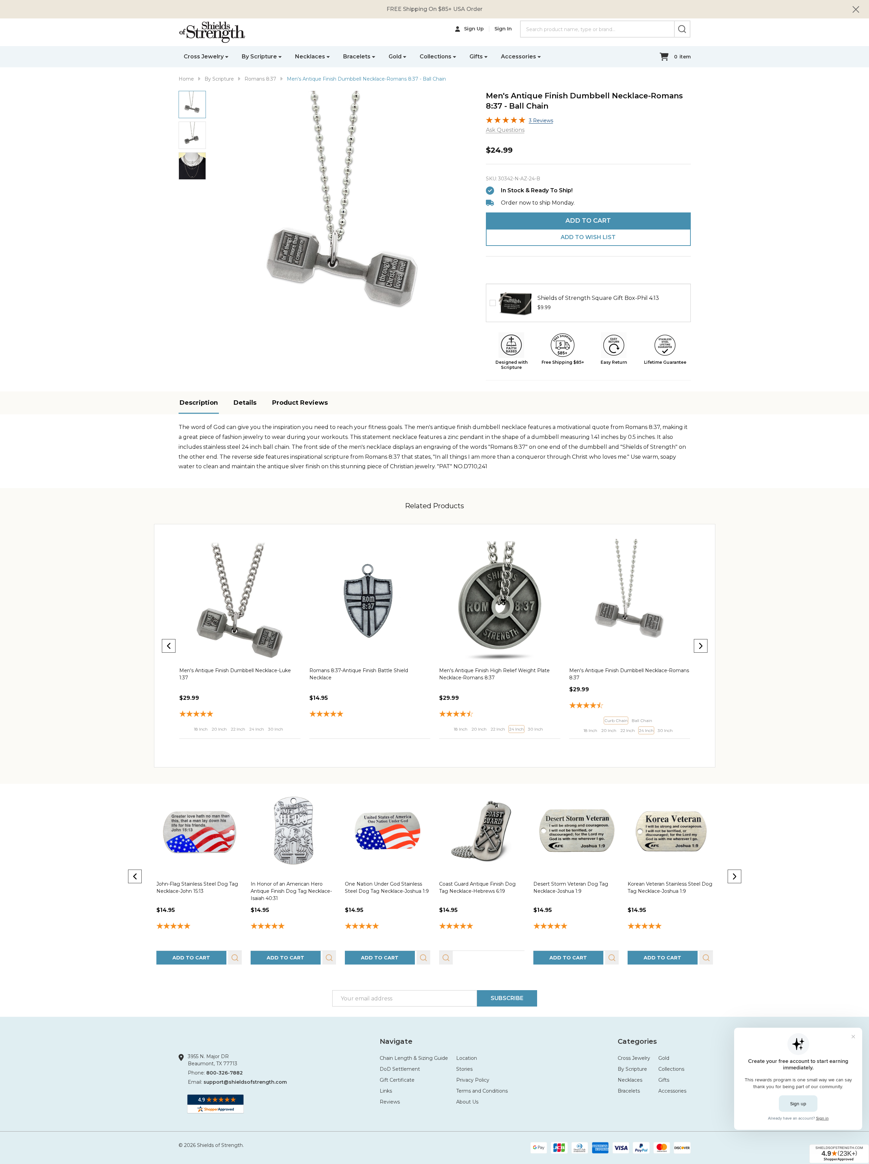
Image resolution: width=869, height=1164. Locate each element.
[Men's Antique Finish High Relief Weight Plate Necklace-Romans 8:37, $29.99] (369, 599)
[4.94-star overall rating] (387, 927)
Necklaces (310, 56)
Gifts (476, 56)
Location (466, 1058)
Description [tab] (199, 402)
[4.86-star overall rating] (575, 927)
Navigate (396, 1041)
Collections (435, 56)
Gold (395, 56)
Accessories (518, 56)
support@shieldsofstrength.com (245, 1082)
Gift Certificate (397, 1080)
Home (186, 79)
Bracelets (356, 56)
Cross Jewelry (204, 56)
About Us (467, 1102)
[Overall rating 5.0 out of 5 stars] (505, 121)
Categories (637, 1041)
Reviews (390, 1102)
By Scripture (259, 56)
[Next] (700, 646)
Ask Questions (505, 130)
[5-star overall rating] (199, 927)
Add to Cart (588, 220)
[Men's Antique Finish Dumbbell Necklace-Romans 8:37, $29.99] (499, 599)
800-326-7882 (224, 1073)
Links (386, 1091)
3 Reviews (541, 120)
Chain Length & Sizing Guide (414, 1058)
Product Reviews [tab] (300, 402)
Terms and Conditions (482, 1091)
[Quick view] (233, 745)
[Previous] (169, 646)
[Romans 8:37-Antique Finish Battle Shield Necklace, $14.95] (239, 599)
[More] (226, 56)
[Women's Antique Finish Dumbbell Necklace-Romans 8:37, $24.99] (629, 599)
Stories (464, 1069)
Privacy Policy (472, 1080)
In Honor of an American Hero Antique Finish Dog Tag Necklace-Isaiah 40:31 (291, 891)
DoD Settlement (400, 1069)
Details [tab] (245, 402)
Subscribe (507, 998)
